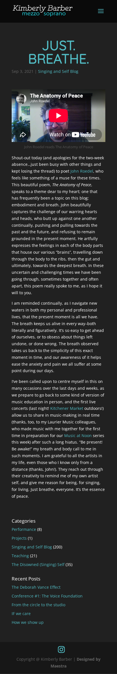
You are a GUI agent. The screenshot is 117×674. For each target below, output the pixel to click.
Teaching (20, 555)
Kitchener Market (66, 408)
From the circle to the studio (38, 604)
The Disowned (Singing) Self (38, 564)
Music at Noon (78, 435)
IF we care (21, 613)
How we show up (28, 622)
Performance (24, 529)
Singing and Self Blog (58, 71)
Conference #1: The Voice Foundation (47, 596)
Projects (19, 538)
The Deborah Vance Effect (36, 587)
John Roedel (81, 171)
